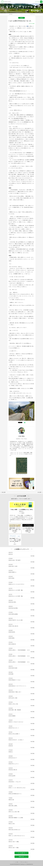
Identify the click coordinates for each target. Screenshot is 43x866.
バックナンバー (32, 14)
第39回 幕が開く (12, 632)
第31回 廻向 (11, 674)
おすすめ (10, 14)
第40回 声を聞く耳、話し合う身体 (16, 620)
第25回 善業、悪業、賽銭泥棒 (15, 709)
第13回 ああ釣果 (12, 775)
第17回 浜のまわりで (13, 757)
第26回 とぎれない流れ (13, 703)
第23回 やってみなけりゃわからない (16, 721)
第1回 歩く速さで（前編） (14, 847)
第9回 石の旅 (11, 799)
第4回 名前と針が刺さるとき (14, 829)
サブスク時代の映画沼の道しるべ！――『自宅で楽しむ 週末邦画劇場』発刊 (28, 529)
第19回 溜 (11, 745)
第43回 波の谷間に (12, 602)
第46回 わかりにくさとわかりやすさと (16, 584)
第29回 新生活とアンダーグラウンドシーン (17, 685)
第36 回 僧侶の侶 (12, 644)
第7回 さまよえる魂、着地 (14, 811)
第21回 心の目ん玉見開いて (14, 733)
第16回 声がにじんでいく (14, 763)
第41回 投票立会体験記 (13, 614)
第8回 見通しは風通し (13, 805)
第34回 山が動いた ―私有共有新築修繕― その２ (19, 656)
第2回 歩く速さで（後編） (14, 841)
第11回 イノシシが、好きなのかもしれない (17, 787)
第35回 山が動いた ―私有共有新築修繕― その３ (19, 650)
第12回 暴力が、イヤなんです (15, 781)
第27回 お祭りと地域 (13, 697)
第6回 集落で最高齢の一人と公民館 (16, 817)
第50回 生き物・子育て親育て (15, 560)
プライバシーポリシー (24, 862)
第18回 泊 (11, 751)
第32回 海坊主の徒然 (13, 668)
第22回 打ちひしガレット (14, 727)
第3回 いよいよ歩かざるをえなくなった (17, 835)
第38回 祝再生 (12, 638)
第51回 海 (11, 554)
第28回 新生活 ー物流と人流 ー (15, 691)
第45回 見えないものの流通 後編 (16, 590)
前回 (27, 26)
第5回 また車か (12, 823)
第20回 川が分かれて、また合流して (16, 739)
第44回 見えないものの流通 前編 (16, 596)
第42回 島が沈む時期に (13, 608)
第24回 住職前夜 (12, 715)
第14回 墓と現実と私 (13, 769)
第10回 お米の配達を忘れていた (15, 793)
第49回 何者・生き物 (13, 566)
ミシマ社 (16, 862)
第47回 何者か (11, 578)
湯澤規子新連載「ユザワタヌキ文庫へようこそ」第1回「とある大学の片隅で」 (15, 529)
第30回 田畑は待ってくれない (15, 679)
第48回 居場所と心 (12, 572)
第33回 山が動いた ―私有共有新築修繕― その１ (19, 662)
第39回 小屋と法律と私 (13, 626)
